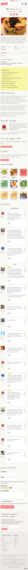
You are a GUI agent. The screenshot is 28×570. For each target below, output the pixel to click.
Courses (15, 542)
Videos (15, 540)
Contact (3, 548)
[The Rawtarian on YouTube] (12, 516)
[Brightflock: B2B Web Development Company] (25, 568)
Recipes (15, 538)
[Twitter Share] (14, 14)
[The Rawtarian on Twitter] (5, 516)
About (3, 537)
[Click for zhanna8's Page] (21, 11)
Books (15, 544)
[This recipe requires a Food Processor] (2, 55)
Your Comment (5, 490)
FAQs (3, 541)
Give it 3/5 (7, 488)
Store (3, 538)
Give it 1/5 (3, 488)
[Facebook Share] (17, 14)
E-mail (3, 477)
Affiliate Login (4, 550)
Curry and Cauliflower (4, 177)
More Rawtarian (6, 535)
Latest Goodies (17, 537)
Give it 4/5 (9, 488)
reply (9, 223)
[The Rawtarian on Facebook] (9, 516)
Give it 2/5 (5, 488)
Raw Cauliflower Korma (4, 188)
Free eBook (4, 546)
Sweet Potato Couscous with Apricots (13, 177)
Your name (4, 471)
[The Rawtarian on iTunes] (14, 516)
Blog (15, 545)
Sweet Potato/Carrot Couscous (13, 188)
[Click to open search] (22, 3)
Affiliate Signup (5, 549)
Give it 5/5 (11, 488)
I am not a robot (7, 501)
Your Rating (4, 486)
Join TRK (4, 544)
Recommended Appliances (7, 542)
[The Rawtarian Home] (4, 3)
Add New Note (5, 159)
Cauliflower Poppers (4, 199)
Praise (3, 545)
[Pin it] (11, 14)
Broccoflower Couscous (23, 188)
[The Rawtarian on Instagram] (7, 516)
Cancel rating (1, 488)
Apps (3, 540)
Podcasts (16, 541)
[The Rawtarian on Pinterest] (3, 516)
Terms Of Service (17, 566)
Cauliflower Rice (23, 199)
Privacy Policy (10, 566)
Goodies (16, 535)
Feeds (15, 546)
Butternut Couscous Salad (23, 177)
